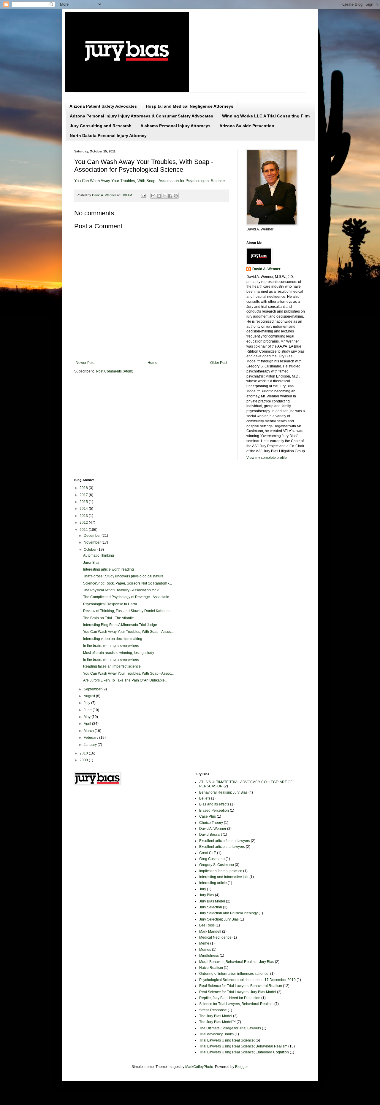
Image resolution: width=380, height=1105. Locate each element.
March (89, 731)
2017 (84, 495)
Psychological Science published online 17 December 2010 (247, 980)
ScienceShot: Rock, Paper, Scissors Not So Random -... (127, 583)
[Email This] (153, 196)
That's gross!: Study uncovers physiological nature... (124, 576)
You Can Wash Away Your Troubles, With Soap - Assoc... (128, 632)
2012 (84, 522)
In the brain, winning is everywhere (111, 646)
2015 (84, 502)
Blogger (241, 1067)
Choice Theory (211, 823)
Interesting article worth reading (108, 569)
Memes (205, 950)
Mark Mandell (210, 931)
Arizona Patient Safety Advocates (103, 106)
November (93, 542)
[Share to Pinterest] (176, 196)
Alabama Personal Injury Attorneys (175, 125)
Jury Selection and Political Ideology (228, 913)
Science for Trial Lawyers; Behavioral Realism (236, 1004)
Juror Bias (91, 563)
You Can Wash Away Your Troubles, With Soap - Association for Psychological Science (149, 181)
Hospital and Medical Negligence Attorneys (189, 106)
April (88, 724)
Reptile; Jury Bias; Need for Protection (229, 998)
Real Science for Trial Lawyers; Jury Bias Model (237, 992)
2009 (84, 760)
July (87, 703)
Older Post (218, 363)
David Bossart (210, 834)
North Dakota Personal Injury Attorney (108, 135)
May (87, 717)
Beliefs (204, 798)
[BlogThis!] (159, 196)
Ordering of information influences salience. (234, 974)
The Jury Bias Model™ (217, 1022)
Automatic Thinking (98, 555)
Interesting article (213, 883)
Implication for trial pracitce (220, 871)
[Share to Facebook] (170, 196)
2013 (84, 516)
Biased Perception (214, 810)
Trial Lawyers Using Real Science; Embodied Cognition (244, 1052)
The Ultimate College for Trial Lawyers (230, 1028)
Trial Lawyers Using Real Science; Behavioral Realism (243, 1046)
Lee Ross (207, 925)
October (90, 549)
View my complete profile (266, 458)
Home (152, 363)
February (91, 737)
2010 (84, 753)
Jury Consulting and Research (101, 125)
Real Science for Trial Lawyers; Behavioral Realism (240, 986)
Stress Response (213, 1010)
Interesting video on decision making (112, 639)
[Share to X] (164, 196)
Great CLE (207, 853)
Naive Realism (211, 968)
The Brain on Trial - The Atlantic (108, 618)
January (91, 745)
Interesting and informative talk (223, 877)
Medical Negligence (215, 937)
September (93, 689)
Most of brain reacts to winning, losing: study (118, 653)
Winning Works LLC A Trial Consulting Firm (266, 116)
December (93, 536)
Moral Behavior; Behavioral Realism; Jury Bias (236, 962)
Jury (202, 889)
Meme (204, 943)
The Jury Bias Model (215, 1016)
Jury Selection (210, 907)
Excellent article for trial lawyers (224, 841)
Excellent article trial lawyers (222, 847)
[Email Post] (143, 195)
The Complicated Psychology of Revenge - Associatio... (127, 597)
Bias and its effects (214, 804)
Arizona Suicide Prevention (246, 125)
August (90, 696)
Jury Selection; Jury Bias (219, 919)
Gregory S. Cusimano (216, 865)
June (88, 710)
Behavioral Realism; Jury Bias (223, 792)
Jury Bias (206, 895)
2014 (84, 509)
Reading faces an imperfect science (112, 666)
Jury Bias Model (212, 901)
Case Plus (207, 816)
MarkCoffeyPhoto (199, 1067)
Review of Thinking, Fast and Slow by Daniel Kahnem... (127, 611)
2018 (84, 488)
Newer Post (85, 363)
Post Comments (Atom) (114, 371)
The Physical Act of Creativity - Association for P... (122, 590)
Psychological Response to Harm (110, 604)
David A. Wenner (266, 269)
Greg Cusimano (212, 859)
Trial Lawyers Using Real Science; (227, 1040)
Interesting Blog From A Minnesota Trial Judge (120, 625)
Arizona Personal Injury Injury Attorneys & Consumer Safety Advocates (141, 116)
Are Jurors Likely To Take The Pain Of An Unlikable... (125, 680)
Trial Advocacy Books (216, 1034)
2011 (84, 530)
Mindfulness (209, 955)
